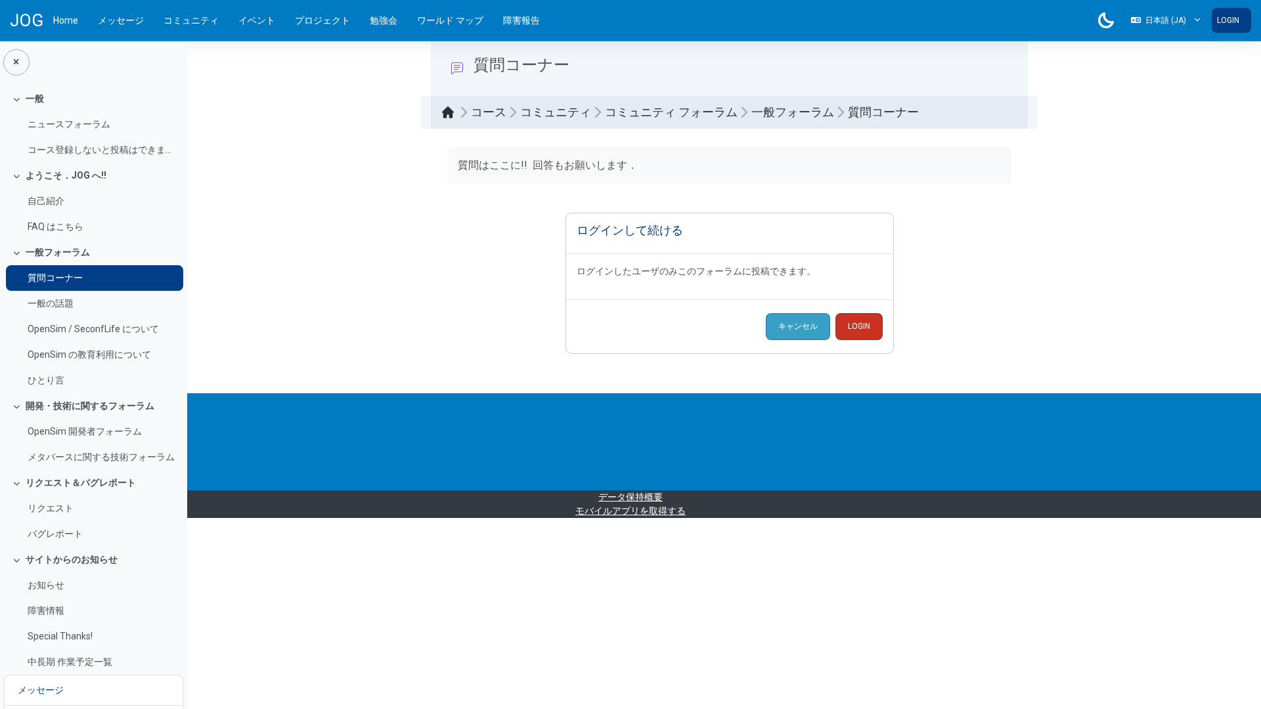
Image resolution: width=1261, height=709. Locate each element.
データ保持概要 (630, 497)
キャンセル (798, 326)
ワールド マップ (450, 20)
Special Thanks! (60, 636)
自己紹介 (46, 201)
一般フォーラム (58, 252)
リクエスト (51, 508)
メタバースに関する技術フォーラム (101, 457)
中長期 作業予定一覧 (70, 661)
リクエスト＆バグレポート (81, 482)
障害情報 (46, 610)
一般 (35, 98)
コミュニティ (191, 20)
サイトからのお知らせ (72, 559)
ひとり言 (46, 380)
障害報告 (521, 20)
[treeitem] (93, 124)
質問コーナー (55, 277)
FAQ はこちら (55, 226)
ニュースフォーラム (69, 124)
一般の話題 (51, 303)
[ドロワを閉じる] (16, 62)
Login (1228, 20)
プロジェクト (322, 20)
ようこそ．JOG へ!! (66, 175)
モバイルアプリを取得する (630, 510)
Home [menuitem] (65, 20)
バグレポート (55, 533)
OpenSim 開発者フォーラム (85, 431)
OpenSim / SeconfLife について (93, 329)
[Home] (451, 112)
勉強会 (383, 20)
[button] (1165, 20)
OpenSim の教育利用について (89, 354)
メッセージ (121, 20)
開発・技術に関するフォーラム (90, 405)
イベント (256, 20)
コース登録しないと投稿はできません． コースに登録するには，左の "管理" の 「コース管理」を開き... (102, 149)
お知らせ (46, 585)
